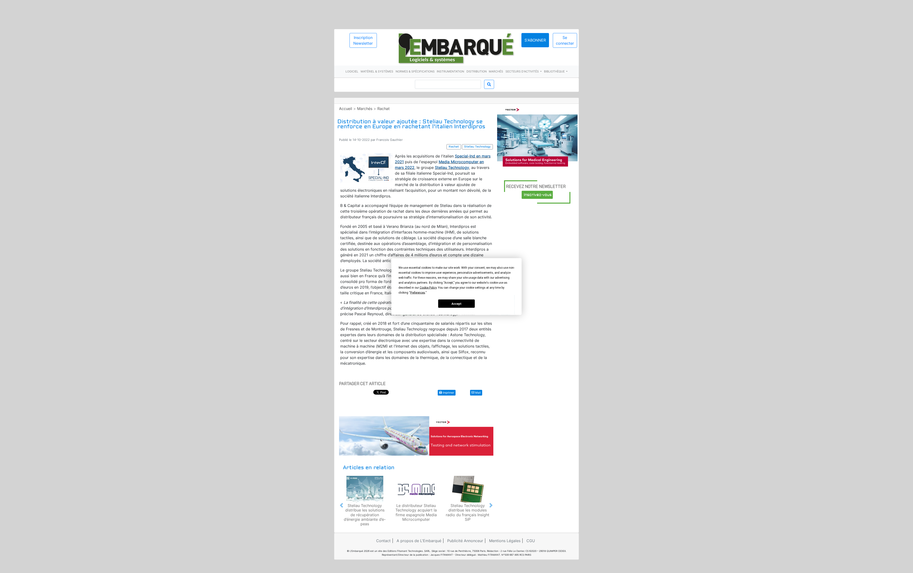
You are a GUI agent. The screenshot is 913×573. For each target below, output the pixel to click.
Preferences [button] (417, 292)
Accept (456, 303)
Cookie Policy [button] (428, 287)
